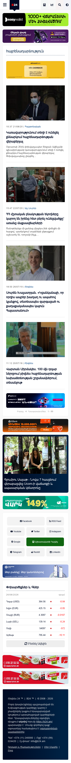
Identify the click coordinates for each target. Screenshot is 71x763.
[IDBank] (35, 425)
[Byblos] (35, 36)
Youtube (17, 531)
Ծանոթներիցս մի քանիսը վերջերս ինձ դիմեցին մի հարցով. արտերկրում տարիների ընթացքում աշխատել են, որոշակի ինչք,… (33, 231)
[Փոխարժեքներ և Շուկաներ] (52, 5)
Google (16, 542)
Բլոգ (10, 750)
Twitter (36, 531)
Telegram (17, 552)
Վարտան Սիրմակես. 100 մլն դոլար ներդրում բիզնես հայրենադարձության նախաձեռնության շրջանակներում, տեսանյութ (34, 375)
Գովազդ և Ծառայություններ (24, 747)
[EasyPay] (35, 19)
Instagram (56, 531)
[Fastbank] (35, 400)
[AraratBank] (35, 70)
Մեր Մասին (51, 747)
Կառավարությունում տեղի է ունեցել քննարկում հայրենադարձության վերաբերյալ (32, 137)
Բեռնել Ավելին (37, 643)
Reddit (36, 552)
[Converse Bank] (35, 571)
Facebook (27, 521)
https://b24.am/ (44, 721)
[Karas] (35, 661)
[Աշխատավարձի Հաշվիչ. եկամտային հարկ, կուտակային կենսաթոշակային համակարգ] (44, 5)
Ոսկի (8, 628)
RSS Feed (56, 521)
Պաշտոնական (33, 127)
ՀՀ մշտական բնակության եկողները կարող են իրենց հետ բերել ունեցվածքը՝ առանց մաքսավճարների (35, 218)
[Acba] (35, 502)
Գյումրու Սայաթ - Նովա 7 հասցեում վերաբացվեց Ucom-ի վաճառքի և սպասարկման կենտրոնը (30, 484)
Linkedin (56, 552)
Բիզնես (29, 287)
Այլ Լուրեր (30, 208)
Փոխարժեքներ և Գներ (22, 587)
